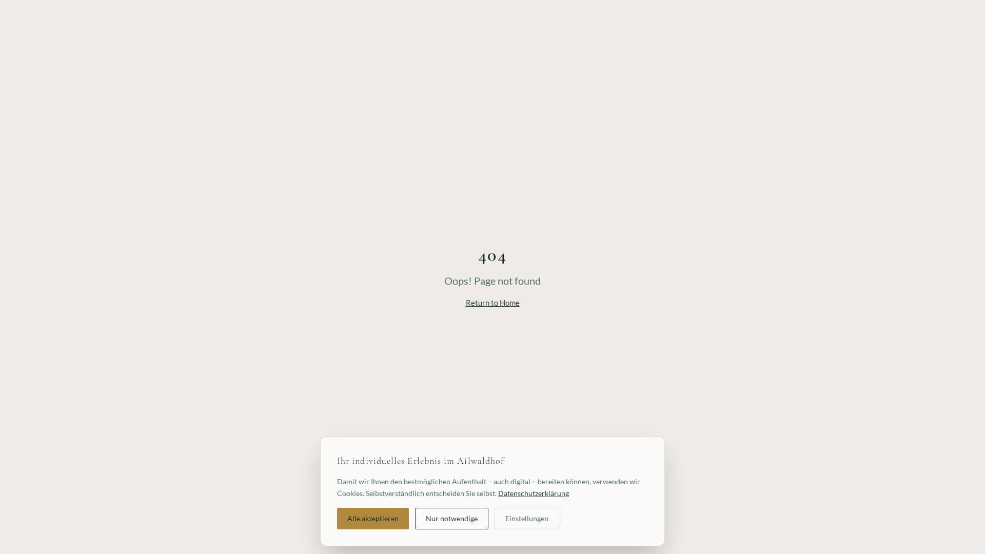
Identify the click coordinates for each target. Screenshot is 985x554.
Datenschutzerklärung (533, 492)
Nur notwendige (452, 517)
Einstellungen (526, 517)
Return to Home (493, 302)
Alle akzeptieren (373, 517)
